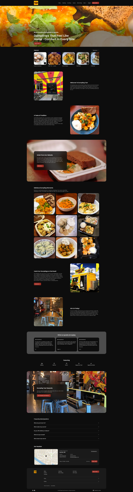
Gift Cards (75, 472)
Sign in (89, 2)
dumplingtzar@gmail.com (74, 457)
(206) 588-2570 (73, 455)
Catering (64, 2)
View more (37, 346)
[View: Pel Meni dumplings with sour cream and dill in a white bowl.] (66, 225)
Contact (45, 474)
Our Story (69, 2)
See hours (88, 461)
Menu (60, 2)
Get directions (94, 451)
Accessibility (53, 485)
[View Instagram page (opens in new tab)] (34, 490)
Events (74, 2)
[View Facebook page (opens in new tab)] (32, 490)
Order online (94, 461)
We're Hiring (79, 2)
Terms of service (47, 485)
